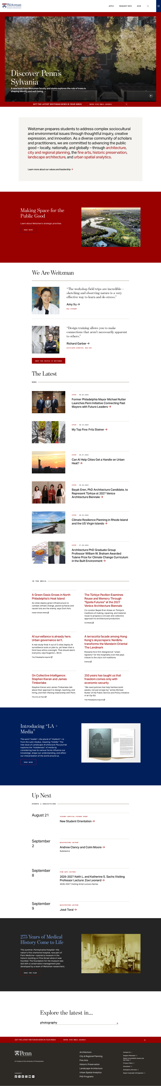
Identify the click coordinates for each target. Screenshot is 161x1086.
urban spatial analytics (92, 157)
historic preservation (110, 152)
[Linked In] (23, 1076)
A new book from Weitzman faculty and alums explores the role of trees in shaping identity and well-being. (48, 90)
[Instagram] (26, 1076)
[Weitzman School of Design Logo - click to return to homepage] (11, 6)
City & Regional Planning (91, 1056)
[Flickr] (33, 1076)
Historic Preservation (90, 1064)
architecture (116, 147)
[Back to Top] (153, 1072)
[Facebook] (16, 1076)
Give (139, 6)
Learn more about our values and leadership (49, 169)
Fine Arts (84, 1060)
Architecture (85, 1052)
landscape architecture (46, 157)
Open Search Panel (148, 6)
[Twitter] (19, 1076)
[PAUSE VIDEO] (151, 96)
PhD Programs (86, 1076)
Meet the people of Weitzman (48, 361)
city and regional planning (49, 152)
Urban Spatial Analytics (91, 1072)
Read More (28, 230)
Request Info (125, 6)
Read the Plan (30, 973)
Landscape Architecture (91, 1068)
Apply (111, 6)
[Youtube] (30, 1076)
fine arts (84, 152)
